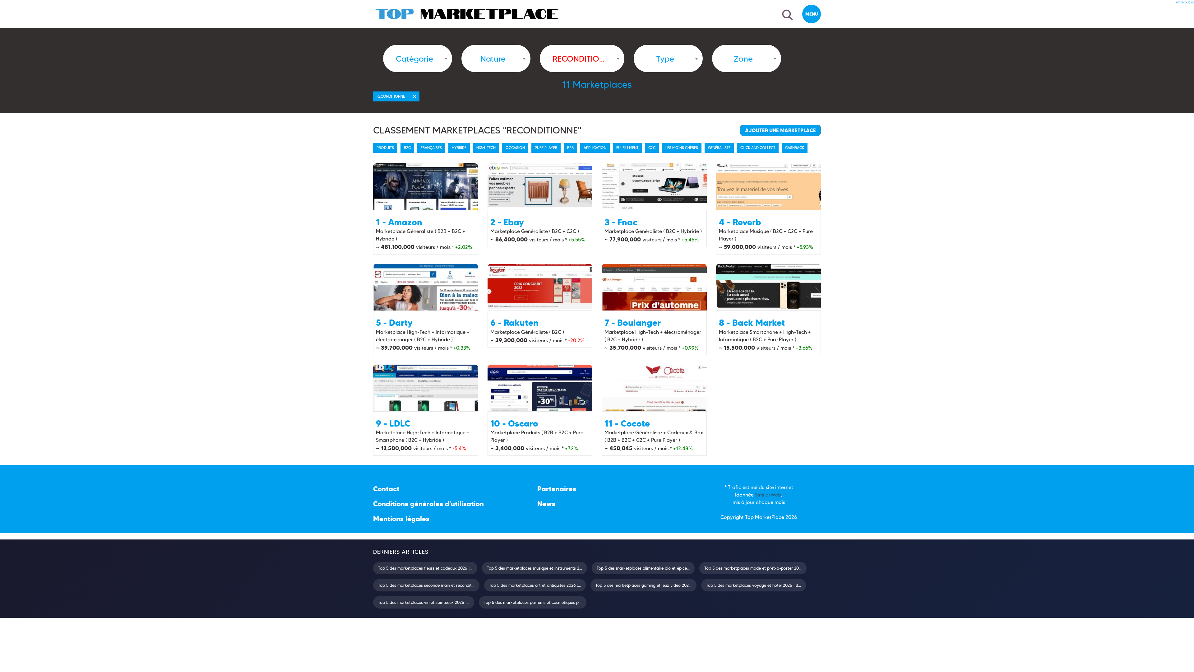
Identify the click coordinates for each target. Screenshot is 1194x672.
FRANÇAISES (431, 147)
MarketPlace (769, 517)
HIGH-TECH (486, 147)
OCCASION (515, 147)
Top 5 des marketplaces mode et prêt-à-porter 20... (753, 568)
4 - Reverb (740, 222)
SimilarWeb (768, 495)
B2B (570, 147)
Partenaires (556, 489)
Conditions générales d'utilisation (428, 504)
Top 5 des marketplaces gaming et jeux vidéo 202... (643, 585)
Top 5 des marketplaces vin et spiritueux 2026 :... (423, 602)
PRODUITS (385, 147)
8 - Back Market (752, 322)
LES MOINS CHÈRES (681, 147)
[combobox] (417, 58)
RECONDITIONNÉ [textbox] (579, 59)
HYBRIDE (459, 147)
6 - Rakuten (514, 322)
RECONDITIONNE (391, 96)
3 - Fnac (620, 222)
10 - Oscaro (514, 423)
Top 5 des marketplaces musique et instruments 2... (534, 568)
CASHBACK (794, 147)
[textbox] (414, 58)
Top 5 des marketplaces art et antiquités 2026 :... (535, 585)
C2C (651, 147)
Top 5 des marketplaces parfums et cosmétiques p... (532, 602)
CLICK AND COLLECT (757, 147)
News (546, 504)
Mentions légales (401, 519)
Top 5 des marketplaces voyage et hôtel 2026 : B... (753, 585)
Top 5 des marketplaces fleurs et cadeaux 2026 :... (425, 568)
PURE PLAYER (546, 147)
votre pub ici (1185, 2)
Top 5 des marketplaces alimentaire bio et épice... (643, 568)
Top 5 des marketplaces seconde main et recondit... (426, 585)
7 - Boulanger (632, 322)
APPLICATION (595, 147)
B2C (407, 147)
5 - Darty (394, 322)
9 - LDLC (393, 423)
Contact (386, 489)
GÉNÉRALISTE (719, 147)
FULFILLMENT (627, 147)
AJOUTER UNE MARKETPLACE (780, 130)
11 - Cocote (627, 423)
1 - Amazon (399, 222)
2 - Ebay (507, 222)
